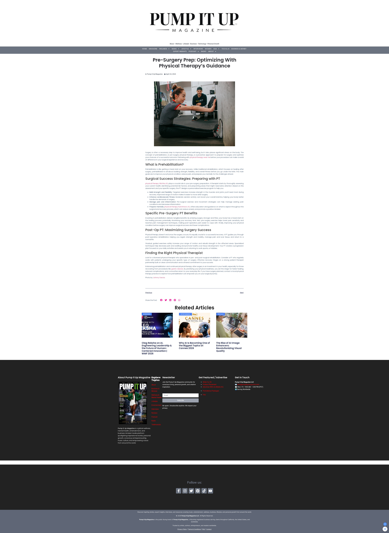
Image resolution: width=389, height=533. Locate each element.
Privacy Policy (182, 529)
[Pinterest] (197, 491)
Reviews (154, 413)
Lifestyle (185, 49)
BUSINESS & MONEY (238, 49)
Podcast (192, 51)
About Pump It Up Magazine (134, 377)
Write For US (207, 382)
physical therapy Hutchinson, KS (177, 207)
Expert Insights (180, 51)
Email (164, 392)
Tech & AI (225, 49)
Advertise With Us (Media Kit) (213, 387)
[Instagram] (185, 491)
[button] (161, 300)
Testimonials (156, 425)
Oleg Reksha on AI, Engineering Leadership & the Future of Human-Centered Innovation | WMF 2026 (157, 348)
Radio (203, 51)
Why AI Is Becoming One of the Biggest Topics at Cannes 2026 (194, 345)
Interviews (198, 49)
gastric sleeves (177, 269)
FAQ (204, 395)
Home (144, 49)
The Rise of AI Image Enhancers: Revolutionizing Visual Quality (229, 347)
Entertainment (156, 405)
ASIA (215, 49)
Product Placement (209, 384)
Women (208, 49)
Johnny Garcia (159, 277)
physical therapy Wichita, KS (156, 183)
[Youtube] (210, 491)
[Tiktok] (204, 491)
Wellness (163, 49)
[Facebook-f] (178, 491)
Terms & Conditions (194, 529)
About (211, 51)
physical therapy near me (200, 157)
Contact (209, 529)
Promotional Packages (211, 391)
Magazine (153, 49)
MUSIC (174, 49)
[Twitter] (191, 491)
